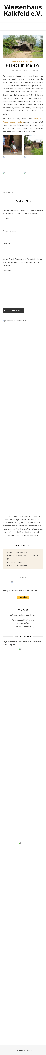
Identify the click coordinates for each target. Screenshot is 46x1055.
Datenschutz (18, 1050)
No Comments (31, 70)
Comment (7, 270)
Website (6, 243)
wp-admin (10, 192)
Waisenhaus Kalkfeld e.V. (23, 10)
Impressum (28, 1050)
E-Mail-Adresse (10, 231)
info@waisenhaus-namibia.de (23, 615)
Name (6, 218)
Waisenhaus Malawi (23, 61)
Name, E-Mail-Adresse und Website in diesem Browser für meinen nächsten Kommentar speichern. (23, 262)
